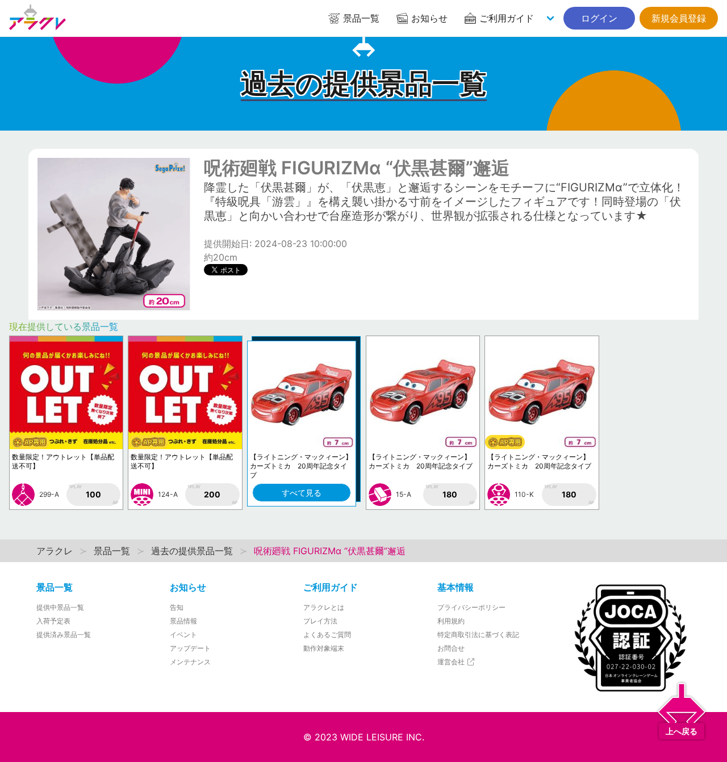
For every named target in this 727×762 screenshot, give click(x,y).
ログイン (599, 18)
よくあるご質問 (327, 634)
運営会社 (451, 662)
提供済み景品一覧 (63, 634)
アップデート (190, 648)
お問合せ (451, 648)
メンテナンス (190, 662)
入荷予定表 (53, 621)
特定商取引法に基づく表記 (478, 634)
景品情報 (183, 621)
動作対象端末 (323, 648)
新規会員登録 (678, 18)
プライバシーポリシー (471, 607)
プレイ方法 (320, 621)
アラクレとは (323, 607)
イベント (183, 634)
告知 (176, 607)
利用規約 (451, 621)
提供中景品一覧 (60, 607)
